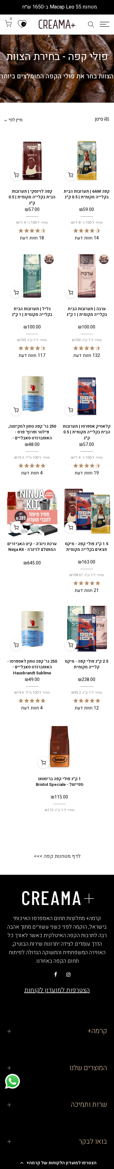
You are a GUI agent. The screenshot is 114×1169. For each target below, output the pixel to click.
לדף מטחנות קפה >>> (57, 856)
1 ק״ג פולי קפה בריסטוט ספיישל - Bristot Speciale (59, 782)
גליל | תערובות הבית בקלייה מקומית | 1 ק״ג (32, 312)
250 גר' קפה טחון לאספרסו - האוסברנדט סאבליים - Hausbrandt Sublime (32, 667)
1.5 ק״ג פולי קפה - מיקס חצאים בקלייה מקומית (86, 547)
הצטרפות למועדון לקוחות (57, 990)
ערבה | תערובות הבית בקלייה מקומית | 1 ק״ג (86, 312)
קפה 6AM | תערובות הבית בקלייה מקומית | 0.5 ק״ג (87, 194)
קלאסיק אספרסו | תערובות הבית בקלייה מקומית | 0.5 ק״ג (87, 432)
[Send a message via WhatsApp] (12, 1081)
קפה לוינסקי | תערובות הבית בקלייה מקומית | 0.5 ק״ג (32, 197)
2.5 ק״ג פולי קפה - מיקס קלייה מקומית (86, 664)
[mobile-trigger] (104, 24)
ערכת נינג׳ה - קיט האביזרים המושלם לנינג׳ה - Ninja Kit (32, 547)
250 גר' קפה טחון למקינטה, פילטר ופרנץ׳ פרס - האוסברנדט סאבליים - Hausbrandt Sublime (32, 435)
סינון (99, 119)
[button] (57, 1162)
